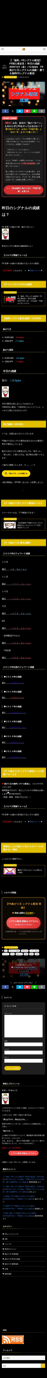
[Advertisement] (23, 23)
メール (6, 1049)
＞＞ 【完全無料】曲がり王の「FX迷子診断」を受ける (23, 189)
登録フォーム (35, 270)
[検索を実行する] (43, 1365)
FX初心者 (24, 951)
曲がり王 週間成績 (11, 1264)
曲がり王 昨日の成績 (10, 77)
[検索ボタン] (44, 49)
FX (6, 951)
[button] (5, 111)
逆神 (37, 954)
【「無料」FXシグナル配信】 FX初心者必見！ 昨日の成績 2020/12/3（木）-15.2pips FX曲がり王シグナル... (30, 299)
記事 (6, 1269)
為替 (26, 954)
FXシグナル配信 (14, 951)
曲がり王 (19, 954)
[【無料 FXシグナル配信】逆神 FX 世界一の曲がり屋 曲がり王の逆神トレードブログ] (23, 49)
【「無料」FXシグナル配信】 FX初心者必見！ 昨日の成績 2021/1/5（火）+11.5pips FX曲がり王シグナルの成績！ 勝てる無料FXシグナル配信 (23, 1179)
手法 (12, 954)
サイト (6, 1057)
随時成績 (8, 1273)
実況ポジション (10, 1249)
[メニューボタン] (2, 49)
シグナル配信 (34, 951)
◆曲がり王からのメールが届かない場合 (29, 871)
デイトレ (5, 954)
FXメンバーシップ (11, 1234)
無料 (31, 954)
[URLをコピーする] (41, 111)
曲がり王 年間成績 (11, 1254)
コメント (8, 1013)
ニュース (8, 1244)
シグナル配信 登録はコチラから (23, 923)
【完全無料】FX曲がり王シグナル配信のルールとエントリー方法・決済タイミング (30, 525)
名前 (5, 1041)
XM (6, 1239)
